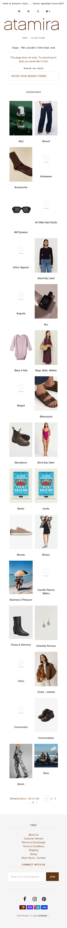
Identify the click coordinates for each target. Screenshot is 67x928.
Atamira (42, 915)
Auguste (20, 313)
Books (21, 508)
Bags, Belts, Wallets (46, 370)
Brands (21, 554)
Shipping (33, 850)
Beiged (21, 405)
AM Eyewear (21, 232)
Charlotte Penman (46, 645)
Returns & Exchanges (33, 842)
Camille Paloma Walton (46, 591)
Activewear (46, 176)
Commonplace (46, 738)
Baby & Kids (20, 370)
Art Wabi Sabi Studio (46, 222)
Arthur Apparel (21, 267)
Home (24, 38)
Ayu (46, 324)
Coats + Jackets (46, 692)
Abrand (46, 141)
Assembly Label (46, 278)
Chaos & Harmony (21, 644)
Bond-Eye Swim (46, 462)
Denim (20, 784)
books (46, 508)
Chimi (21, 681)
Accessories (20, 187)
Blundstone (21, 462)
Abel (21, 141)
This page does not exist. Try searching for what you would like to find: (33, 59)
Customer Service (33, 838)
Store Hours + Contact (33, 857)
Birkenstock (46, 416)
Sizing (33, 854)
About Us (33, 834)
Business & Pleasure (21, 599)
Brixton (46, 554)
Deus (46, 773)
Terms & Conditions (33, 846)
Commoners (21, 727)
